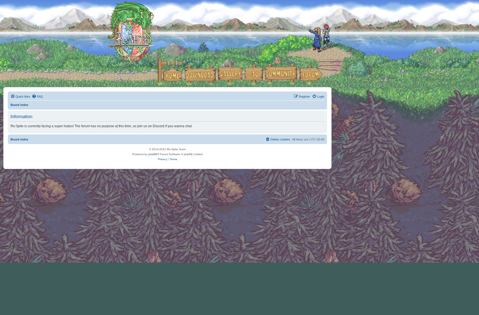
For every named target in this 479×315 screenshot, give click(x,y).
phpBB (152, 154)
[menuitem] (37, 96)
